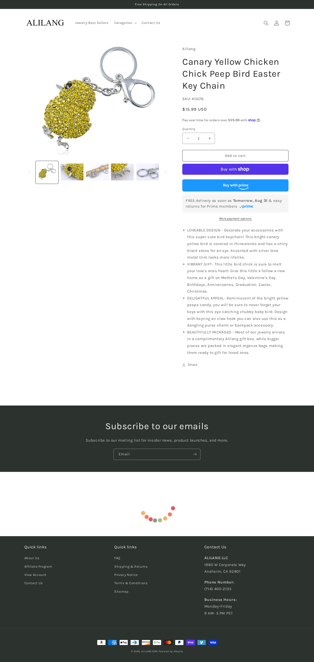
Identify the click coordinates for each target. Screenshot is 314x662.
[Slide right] (165, 172)
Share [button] (192, 365)
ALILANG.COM (149, 651)
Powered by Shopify (171, 651)
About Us (32, 558)
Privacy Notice (126, 575)
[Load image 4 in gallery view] (122, 172)
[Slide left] (29, 172)
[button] (125, 23)
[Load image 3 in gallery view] (97, 172)
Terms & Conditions (131, 583)
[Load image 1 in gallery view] (47, 172)
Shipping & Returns (131, 567)
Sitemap (121, 592)
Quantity (188, 129)
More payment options (235, 218)
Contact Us (33, 583)
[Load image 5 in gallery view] (147, 172)
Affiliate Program (38, 567)
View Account (35, 575)
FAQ (117, 558)
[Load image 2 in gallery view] (72, 172)
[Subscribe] (195, 454)
